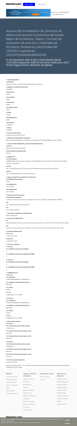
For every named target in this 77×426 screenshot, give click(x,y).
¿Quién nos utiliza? (11, 382)
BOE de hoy (54, 12)
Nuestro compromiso (12, 385)
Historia (8, 388)
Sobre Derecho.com (11, 377)
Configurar (67, 423)
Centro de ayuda (44, 377)
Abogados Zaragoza (62, 396)
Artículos (25, 387)
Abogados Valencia (62, 384)
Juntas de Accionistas (29, 404)
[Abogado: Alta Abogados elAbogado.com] (28, 13)
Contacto (42, 379)
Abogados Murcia (62, 404)
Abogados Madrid (62, 379)
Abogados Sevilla (61, 390)
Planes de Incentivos (29, 401)
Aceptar (67, 420)
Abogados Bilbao (61, 393)
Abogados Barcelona (62, 382)
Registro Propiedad (28, 390)
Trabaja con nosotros (12, 393)
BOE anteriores (64, 12)
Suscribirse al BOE (57, 14)
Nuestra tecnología (11, 379)
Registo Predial (27, 393)
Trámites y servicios (28, 379)
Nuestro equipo (10, 391)
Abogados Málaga (62, 387)
